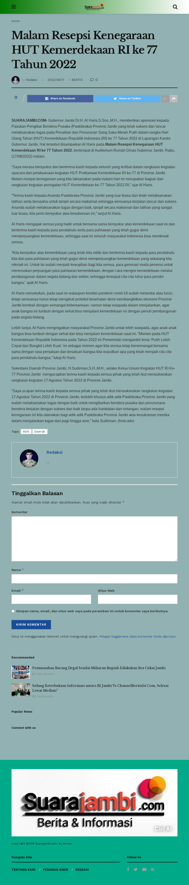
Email (18, 590)
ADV (26, 431)
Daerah (40, 431)
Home (16, 21)
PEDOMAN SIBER (55, 869)
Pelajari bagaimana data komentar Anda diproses (137, 636)
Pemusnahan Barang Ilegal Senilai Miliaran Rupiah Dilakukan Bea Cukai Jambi (98, 668)
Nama (18, 569)
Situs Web (106, 590)
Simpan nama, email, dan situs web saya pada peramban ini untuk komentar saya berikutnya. (92, 611)
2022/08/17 (55, 80)
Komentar (19, 512)
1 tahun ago (44, 696)
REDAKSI (82, 869)
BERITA (77, 80)
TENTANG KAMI (23, 869)
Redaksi (31, 80)
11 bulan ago (44, 674)
